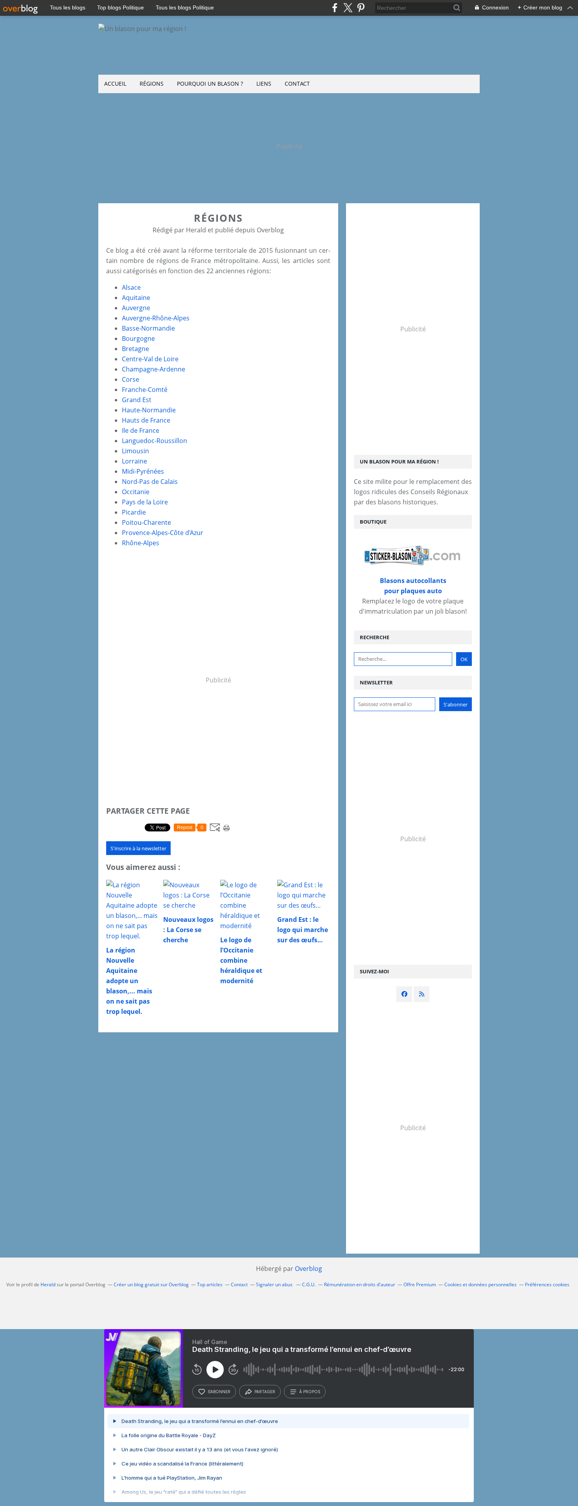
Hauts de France (146, 420)
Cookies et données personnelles (480, 1284)
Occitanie (135, 491)
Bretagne (135, 348)
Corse (130, 379)
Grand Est (136, 399)
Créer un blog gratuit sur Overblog (151, 1284)
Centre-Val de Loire (150, 359)
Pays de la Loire (145, 502)
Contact (297, 83)
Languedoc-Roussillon (154, 440)
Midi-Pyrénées (143, 471)
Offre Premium (419, 1284)
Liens (263, 83)
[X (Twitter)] (348, 7)
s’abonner (219, 1391)
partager (264, 1391)
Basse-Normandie (148, 328)
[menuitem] (115, 84)
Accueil (115, 83)
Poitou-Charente (146, 522)
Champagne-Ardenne (153, 369)
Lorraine (134, 461)
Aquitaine (136, 297)
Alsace (131, 287)
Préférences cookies (547, 1284)
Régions (152, 83)
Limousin (135, 451)
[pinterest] (361, 7)
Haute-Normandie (149, 410)
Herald (47, 1284)
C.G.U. (309, 1284)
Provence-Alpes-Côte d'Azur (162, 532)
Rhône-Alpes (140, 543)
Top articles (210, 1284)
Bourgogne (138, 338)
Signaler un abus (275, 1284)
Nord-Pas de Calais (150, 481)
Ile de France (140, 430)
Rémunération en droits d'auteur (359, 1284)
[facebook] (335, 7)
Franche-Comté (145, 389)
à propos (309, 1391)
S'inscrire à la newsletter (138, 848)
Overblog (308, 1268)
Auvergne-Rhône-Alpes (156, 318)
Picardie (134, 512)
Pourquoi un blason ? (210, 83)
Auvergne (136, 307)
